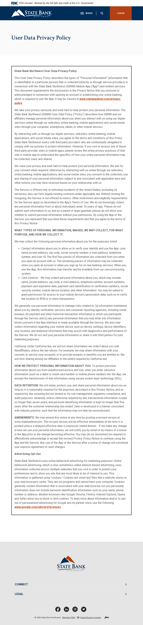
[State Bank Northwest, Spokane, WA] (31, 13)
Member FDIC (68, 617)
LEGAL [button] (19, 594)
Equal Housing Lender (90, 617)
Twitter (84, 610)
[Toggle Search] (102, 13)
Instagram (75, 610)
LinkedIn (67, 610)
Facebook (58, 610)
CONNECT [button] (21, 584)
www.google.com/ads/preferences (37, 507)
